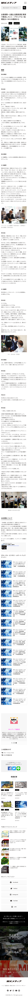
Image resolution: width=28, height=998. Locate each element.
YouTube (15, 900)
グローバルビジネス (8, 753)
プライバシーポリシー (21, 985)
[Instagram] (14, 743)
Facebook (15, 882)
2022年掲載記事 (7, 755)
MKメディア (11, 995)
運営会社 (7, 985)
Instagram (15, 894)
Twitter (15, 888)
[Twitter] (12, 743)
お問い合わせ (12, 985)
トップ (3, 985)
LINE (15, 906)
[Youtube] (16, 743)
